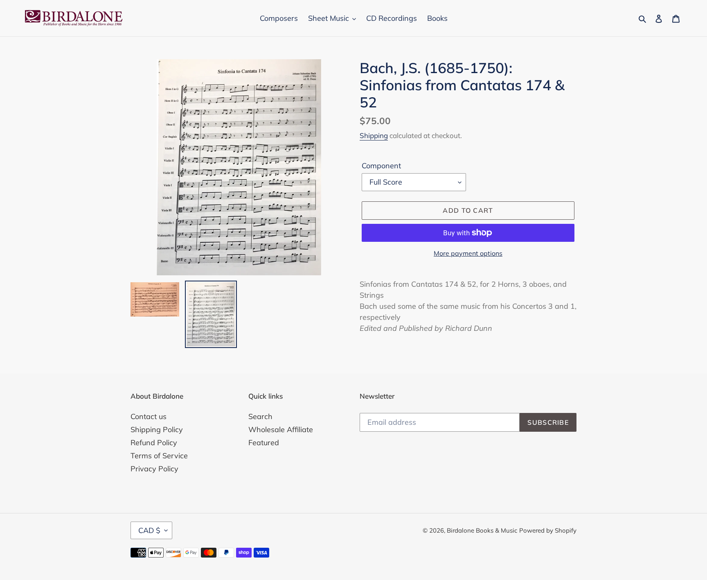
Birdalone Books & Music (482, 530)
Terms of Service (159, 455)
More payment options (468, 253)
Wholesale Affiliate (280, 429)
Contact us (149, 416)
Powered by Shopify (547, 530)
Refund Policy (154, 442)
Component (381, 165)
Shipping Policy (157, 429)
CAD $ (149, 530)
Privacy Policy (154, 468)
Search (260, 416)
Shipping (374, 135)
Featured (263, 442)
